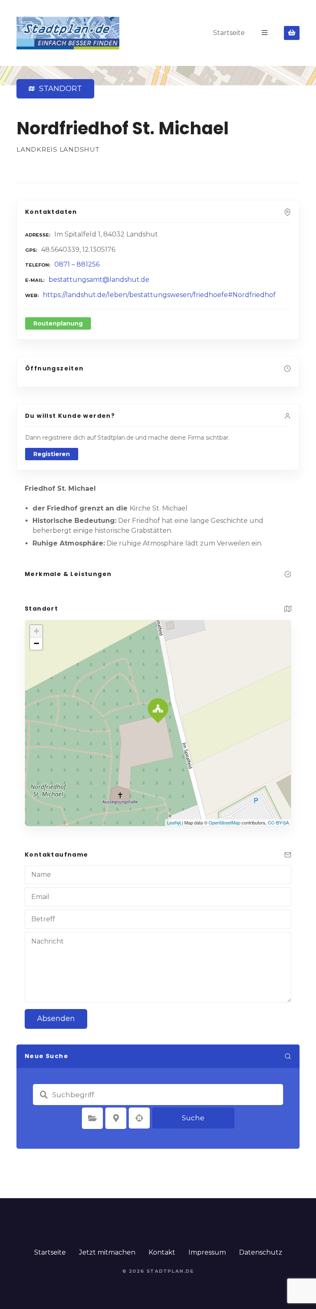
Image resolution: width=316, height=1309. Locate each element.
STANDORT (58, 88)
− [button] (36, 643)
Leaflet (174, 822)
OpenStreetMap (224, 822)
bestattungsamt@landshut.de (99, 279)
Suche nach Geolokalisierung (139, 1118)
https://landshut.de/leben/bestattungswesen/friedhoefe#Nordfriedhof (159, 295)
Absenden (56, 1018)
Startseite (229, 33)
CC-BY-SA (278, 822)
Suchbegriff (43, 1095)
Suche (193, 1118)
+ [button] (36, 631)
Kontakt (162, 1252)
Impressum (207, 1252)
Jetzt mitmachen (107, 1252)
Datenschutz (260, 1252)
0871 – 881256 (77, 264)
